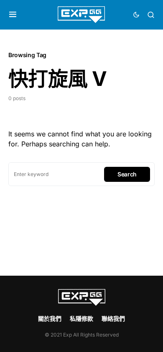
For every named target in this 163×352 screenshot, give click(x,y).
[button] (12, 15)
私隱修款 (81, 318)
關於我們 (49, 318)
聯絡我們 (113, 318)
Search (127, 174)
